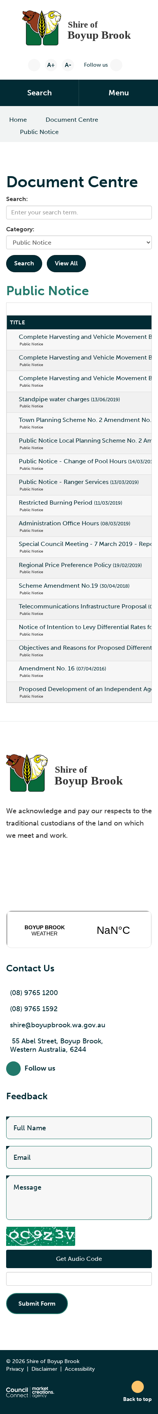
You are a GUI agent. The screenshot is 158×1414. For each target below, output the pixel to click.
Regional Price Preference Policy (80, 565)
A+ (51, 65)
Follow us (96, 65)
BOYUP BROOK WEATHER (79, 929)
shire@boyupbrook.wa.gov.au (57, 1025)
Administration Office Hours (74, 523)
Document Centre (72, 119)
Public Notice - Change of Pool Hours (88, 461)
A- (68, 65)
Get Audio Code (79, 1258)
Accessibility (80, 1369)
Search (39, 92)
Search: (17, 199)
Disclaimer (44, 1369)
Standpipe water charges (69, 399)
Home (18, 119)
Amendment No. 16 (62, 668)
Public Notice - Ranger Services (79, 482)
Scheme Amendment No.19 (74, 585)
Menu (119, 92)
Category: (20, 229)
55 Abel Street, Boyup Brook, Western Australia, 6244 (56, 1045)
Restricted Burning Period (70, 502)
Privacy (15, 1369)
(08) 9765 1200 (34, 993)
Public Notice (39, 132)
